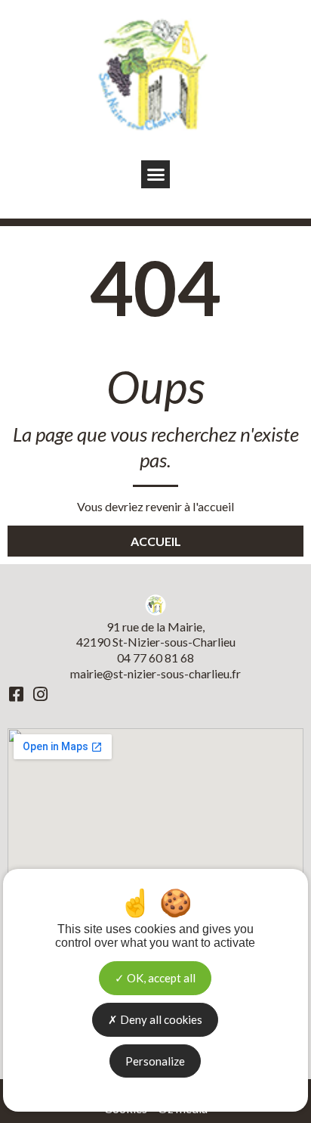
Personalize (155, 1061)
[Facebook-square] (16, 694)
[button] (155, 174)
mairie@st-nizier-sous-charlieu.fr (155, 673)
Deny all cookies (160, 1019)
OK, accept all (160, 978)
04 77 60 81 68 (155, 657)
